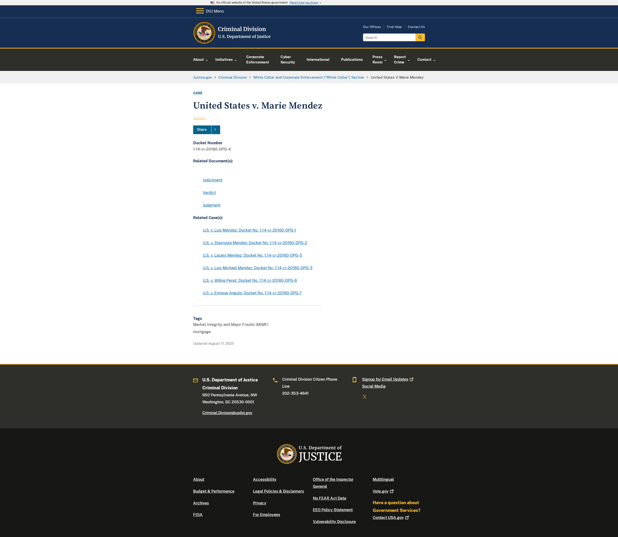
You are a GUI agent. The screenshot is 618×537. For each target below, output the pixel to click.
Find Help (394, 27)
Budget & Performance (213, 491)
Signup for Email (385, 379)
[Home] (232, 42)
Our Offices (372, 27)
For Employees (266, 514)
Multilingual (383, 479)
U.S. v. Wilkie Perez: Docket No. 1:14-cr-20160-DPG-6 (250, 280)
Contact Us (416, 27)
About (198, 479)
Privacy (259, 503)
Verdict (209, 192)
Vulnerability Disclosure (334, 521)
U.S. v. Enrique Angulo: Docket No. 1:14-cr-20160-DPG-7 (252, 293)
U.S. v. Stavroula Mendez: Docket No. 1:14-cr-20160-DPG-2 (255, 243)
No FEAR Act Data (329, 498)
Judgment (211, 205)
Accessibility (264, 479)
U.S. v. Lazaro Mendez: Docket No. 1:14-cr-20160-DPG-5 (252, 255)
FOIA (198, 514)
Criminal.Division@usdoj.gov (227, 413)
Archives (201, 503)
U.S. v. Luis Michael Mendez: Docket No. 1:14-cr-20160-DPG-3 (257, 268)
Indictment (212, 180)
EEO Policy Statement (333, 510)
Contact (388, 517)
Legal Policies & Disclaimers (278, 491)
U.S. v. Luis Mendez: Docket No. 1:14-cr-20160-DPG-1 (249, 230)
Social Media (374, 386)
